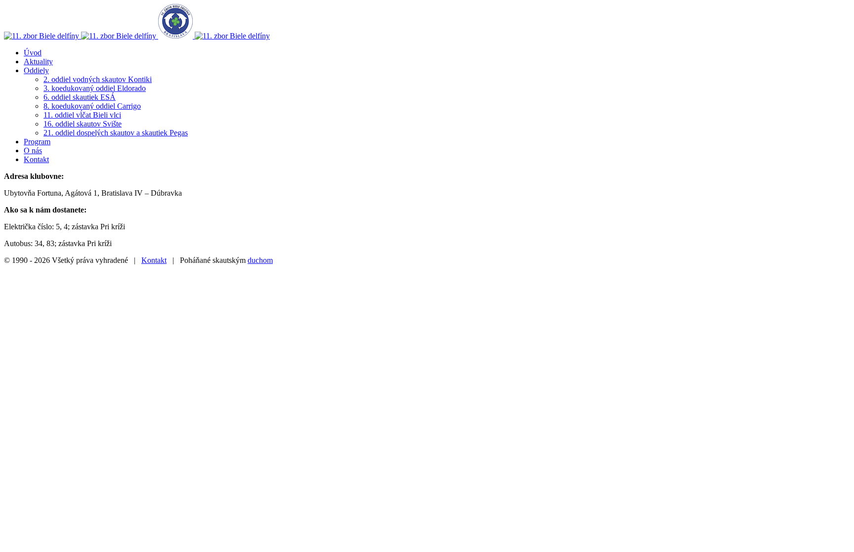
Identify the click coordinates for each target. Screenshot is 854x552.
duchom (260, 260)
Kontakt (154, 260)
